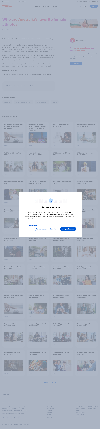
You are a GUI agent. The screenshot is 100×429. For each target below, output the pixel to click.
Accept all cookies (68, 229)
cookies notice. (29, 218)
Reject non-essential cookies (46, 229)
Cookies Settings (31, 225)
